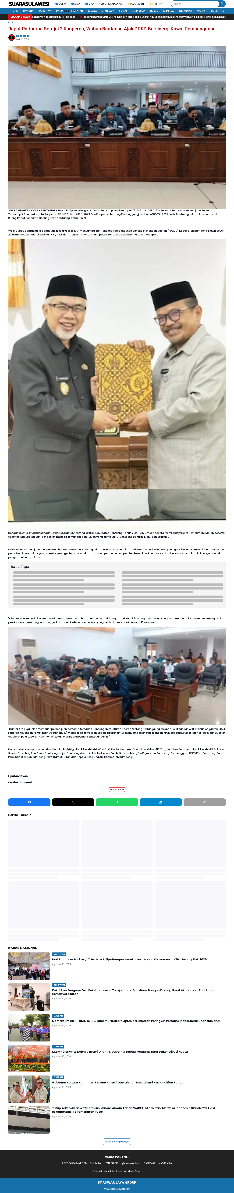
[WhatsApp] (161, 802)
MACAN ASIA (165, 1163)
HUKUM (154, 10)
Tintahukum (96, 1163)
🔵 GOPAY (60, 3)
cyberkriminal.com (131, 1163)
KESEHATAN (76, 10)
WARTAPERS (112, 1163)
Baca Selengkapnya (117, 1141)
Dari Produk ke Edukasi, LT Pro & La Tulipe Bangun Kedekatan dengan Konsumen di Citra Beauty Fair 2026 (129, 959)
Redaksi (97, 1171)
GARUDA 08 (150, 1163)
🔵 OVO (89, 3)
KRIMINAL (168, 10)
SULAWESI (59, 954)
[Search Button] (222, 4)
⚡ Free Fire (155, 3)
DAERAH (60, 10)
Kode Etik (109, 1171)
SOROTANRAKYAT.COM (74, 1163)
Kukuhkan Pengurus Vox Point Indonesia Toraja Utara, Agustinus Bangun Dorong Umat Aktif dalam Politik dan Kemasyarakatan (133, 992)
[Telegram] (117, 802)
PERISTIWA (45, 10)
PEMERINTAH (217, 10)
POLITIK (200, 10)
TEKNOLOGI (185, 10)
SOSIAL (123, 10)
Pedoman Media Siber (128, 1171)
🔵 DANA (75, 3)
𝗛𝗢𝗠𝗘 (14, 10)
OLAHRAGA (108, 10)
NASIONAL (29, 10)
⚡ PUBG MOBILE (135, 3)
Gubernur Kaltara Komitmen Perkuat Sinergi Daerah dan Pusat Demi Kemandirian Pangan (118, 1082)
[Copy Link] (205, 802)
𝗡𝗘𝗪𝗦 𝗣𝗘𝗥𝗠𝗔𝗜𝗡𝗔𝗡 (110, 3)
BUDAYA (92, 10)
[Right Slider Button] (222, 11)
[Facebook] (29, 802)
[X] (73, 802)
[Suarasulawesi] (29, 3)
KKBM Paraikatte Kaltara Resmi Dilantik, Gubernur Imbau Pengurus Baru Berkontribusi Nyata (120, 1051)
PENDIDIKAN (138, 10)
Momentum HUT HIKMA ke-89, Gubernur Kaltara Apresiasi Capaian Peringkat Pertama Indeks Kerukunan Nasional (136, 1021)
